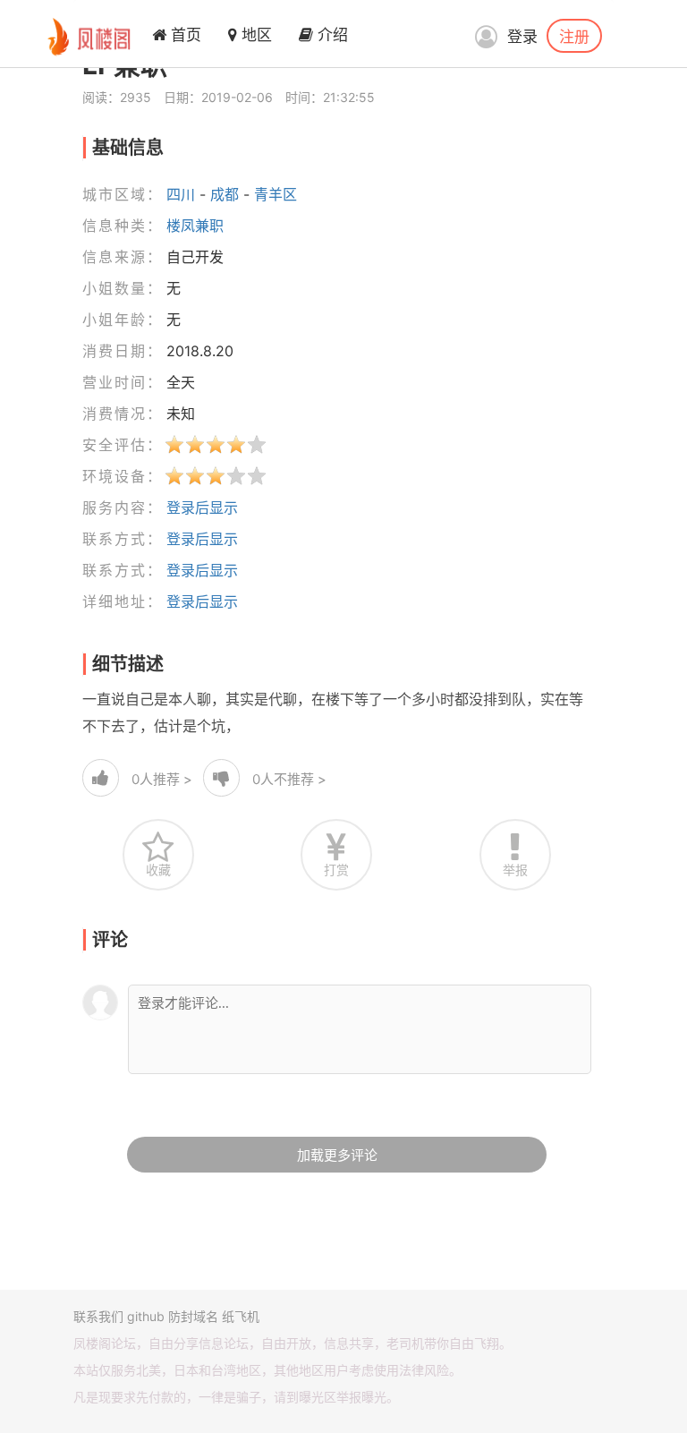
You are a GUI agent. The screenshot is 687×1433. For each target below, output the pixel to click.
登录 (522, 37)
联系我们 (98, 1316)
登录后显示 (202, 507)
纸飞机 (240, 1316)
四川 (180, 194)
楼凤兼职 (195, 226)
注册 (574, 36)
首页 (183, 35)
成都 (224, 194)
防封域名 (193, 1316)
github (146, 1316)
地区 (254, 35)
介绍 (330, 35)
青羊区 (275, 194)
